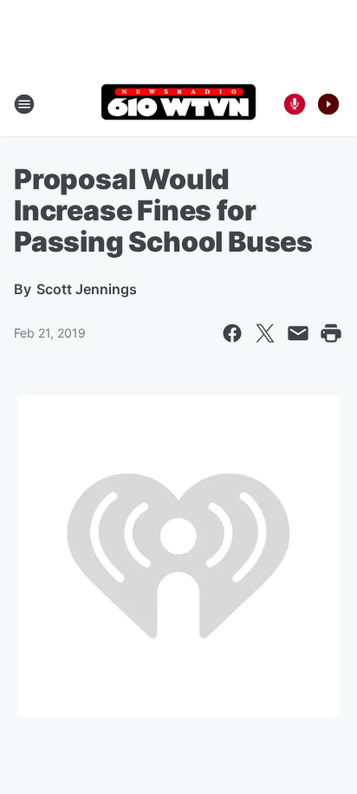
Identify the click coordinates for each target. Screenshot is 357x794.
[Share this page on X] (265, 333)
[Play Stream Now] (328, 104)
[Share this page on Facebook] (232, 333)
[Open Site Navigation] (24, 104)
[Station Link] (178, 103)
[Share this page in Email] (298, 333)
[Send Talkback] (294, 104)
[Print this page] (331, 333)
